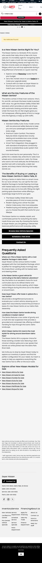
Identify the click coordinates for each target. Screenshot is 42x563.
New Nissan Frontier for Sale (13, 378)
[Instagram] (8, 499)
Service (15, 508)
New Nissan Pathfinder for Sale (14, 386)
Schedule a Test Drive (21, 236)
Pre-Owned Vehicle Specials (6, 523)
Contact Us (21, 242)
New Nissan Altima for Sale (12, 372)
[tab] (17, 27)
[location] (39, 1)
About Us (35, 508)
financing (22, 74)
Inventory (7, 508)
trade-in (34, 79)
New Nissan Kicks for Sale (12, 380)
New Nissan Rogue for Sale (12, 389)
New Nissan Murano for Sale (13, 383)
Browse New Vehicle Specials (21, 231)
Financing (26, 508)
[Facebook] (4, 499)
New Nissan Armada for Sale (13, 375)
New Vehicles (6, 512)
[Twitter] (12, 499)
